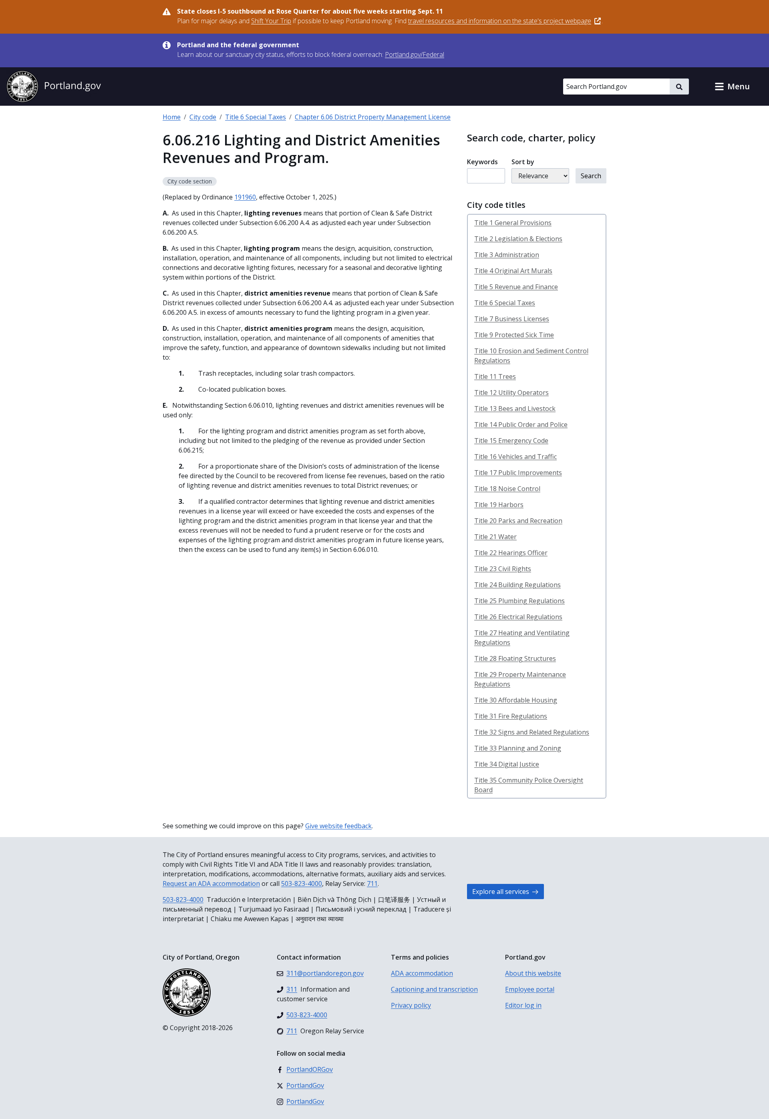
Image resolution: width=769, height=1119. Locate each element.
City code (202, 117)
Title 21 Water (495, 536)
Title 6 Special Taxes (255, 117)
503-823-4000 (301, 883)
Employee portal (529, 989)
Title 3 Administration (506, 254)
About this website (533, 973)
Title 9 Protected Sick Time (514, 334)
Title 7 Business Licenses (511, 318)
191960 (245, 197)
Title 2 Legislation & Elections (518, 238)
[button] (732, 86)
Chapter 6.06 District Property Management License (373, 117)
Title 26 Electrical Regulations (518, 616)
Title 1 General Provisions (513, 222)
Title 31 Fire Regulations (510, 716)
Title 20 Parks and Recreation (518, 520)
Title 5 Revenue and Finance (516, 286)
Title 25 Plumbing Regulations (519, 600)
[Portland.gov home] (53, 86)
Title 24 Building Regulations (517, 584)
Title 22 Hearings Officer (511, 552)
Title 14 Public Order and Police (521, 424)
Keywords (482, 161)
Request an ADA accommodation (211, 883)
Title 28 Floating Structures (515, 658)
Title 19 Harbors (498, 504)
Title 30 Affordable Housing (515, 700)
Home (172, 117)
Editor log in (523, 1005)
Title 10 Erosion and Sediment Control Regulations (531, 355)
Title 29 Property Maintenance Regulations (520, 679)
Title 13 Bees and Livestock (515, 408)
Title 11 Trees (495, 376)
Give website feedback (338, 825)
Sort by (522, 161)
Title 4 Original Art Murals (513, 270)
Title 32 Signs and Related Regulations (531, 732)
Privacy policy (411, 1005)
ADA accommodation (422, 973)
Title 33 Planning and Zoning (517, 748)
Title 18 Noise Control (507, 488)
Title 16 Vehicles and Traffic (515, 456)
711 (372, 883)
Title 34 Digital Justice (506, 764)
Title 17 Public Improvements (518, 472)
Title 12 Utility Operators (511, 392)
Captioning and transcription (434, 989)
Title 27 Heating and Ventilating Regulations (522, 637)
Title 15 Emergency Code (511, 440)
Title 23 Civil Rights (502, 568)
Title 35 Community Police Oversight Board (528, 785)
